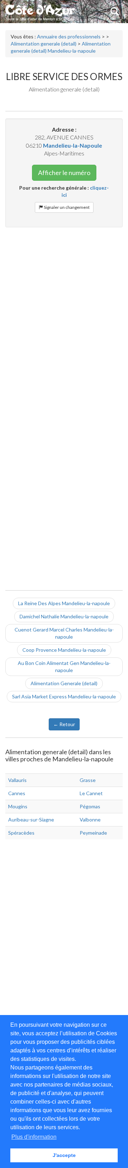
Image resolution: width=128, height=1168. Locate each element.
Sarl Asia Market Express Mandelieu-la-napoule (64, 696)
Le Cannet (91, 793)
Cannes (16, 793)
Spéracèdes (21, 833)
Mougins (17, 806)
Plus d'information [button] (34, 1137)
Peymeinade (93, 833)
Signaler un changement (66, 207)
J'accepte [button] (64, 1155)
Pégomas (90, 806)
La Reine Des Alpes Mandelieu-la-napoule (64, 603)
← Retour (64, 724)
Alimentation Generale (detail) (64, 683)
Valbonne (90, 819)
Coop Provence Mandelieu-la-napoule (64, 650)
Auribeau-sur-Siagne (31, 819)
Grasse (88, 780)
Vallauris (17, 780)
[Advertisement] (64, 298)
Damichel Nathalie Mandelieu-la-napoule (64, 616)
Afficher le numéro (64, 172)
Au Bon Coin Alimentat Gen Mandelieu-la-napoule (64, 666)
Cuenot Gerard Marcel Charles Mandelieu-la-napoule (64, 633)
